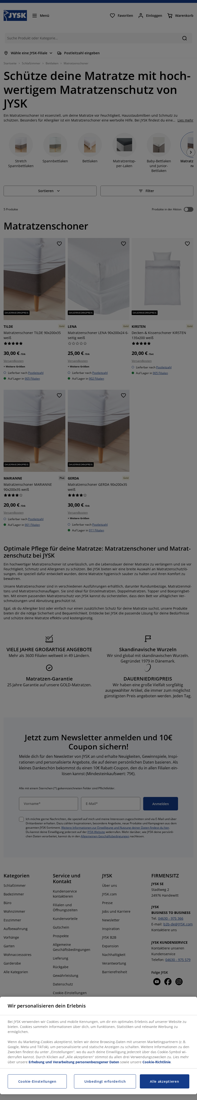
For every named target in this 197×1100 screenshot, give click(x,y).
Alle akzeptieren (164, 1081)
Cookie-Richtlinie (156, 1062)
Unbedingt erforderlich (105, 1081)
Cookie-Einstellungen (37, 1081)
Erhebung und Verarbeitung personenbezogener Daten (74, 1062)
